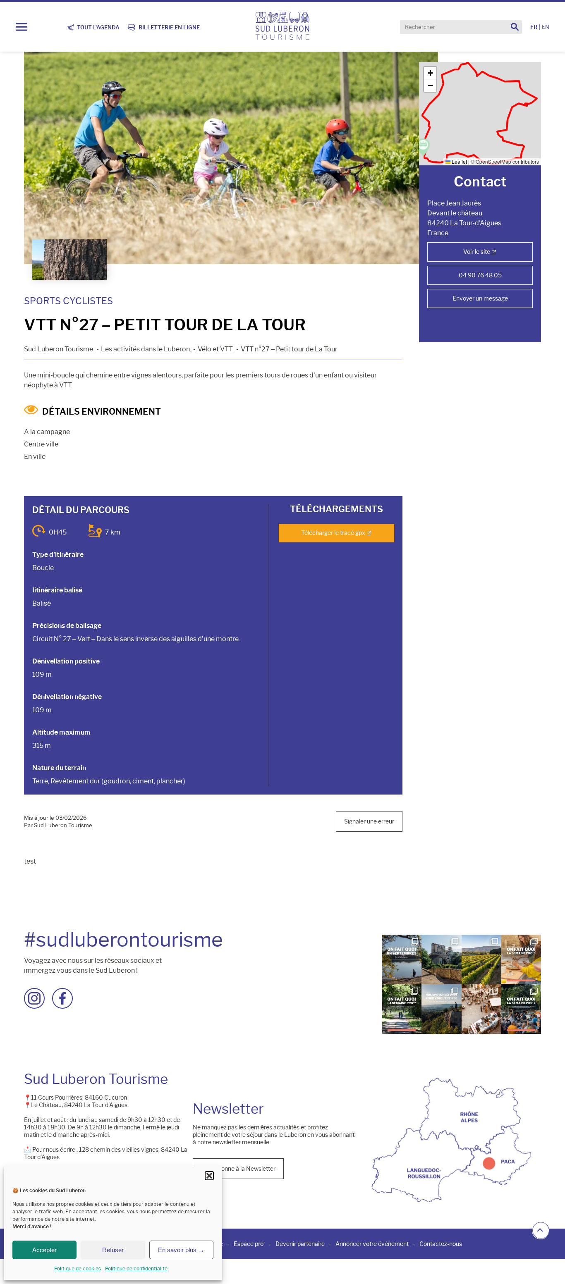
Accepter (44, 1249)
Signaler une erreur (369, 821)
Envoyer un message (480, 298)
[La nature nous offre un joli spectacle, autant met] (441, 1009)
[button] (209, 1176)
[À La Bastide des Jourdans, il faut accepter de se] (441, 959)
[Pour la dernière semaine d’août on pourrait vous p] (521, 959)
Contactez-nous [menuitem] (440, 1244)
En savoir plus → (181, 1249)
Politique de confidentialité (136, 1268)
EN (545, 27)
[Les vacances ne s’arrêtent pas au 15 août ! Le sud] (401, 1009)
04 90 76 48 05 (480, 275)
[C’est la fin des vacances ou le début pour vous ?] (521, 1009)
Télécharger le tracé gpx (333, 533)
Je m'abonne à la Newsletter (238, 1168)
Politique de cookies (77, 1268)
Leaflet (458, 161)
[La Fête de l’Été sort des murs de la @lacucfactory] (481, 1009)
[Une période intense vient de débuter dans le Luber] (481, 959)
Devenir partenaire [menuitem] (300, 1244)
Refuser (113, 1249)
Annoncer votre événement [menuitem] (372, 1244)
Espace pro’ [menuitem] (249, 1244)
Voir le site (476, 251)
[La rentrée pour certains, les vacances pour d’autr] (401, 959)
